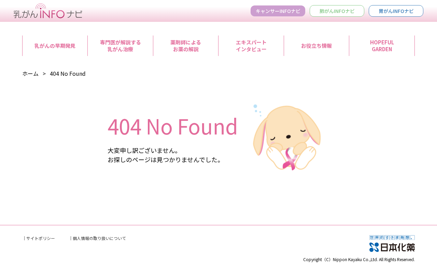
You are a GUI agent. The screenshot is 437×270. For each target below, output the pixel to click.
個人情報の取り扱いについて (99, 238)
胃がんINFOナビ (396, 11)
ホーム (30, 73)
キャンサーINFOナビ (278, 11)
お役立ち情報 (316, 45)
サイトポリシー (40, 238)
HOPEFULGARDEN (382, 46)
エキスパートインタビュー (251, 46)
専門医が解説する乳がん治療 (120, 46)
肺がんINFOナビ (337, 11)
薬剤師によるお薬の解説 (185, 46)
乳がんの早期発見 (54, 45)
